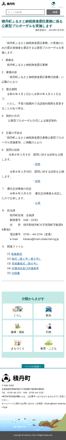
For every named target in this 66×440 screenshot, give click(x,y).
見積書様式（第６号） (25, 263)
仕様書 (16, 273)
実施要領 (16, 254)
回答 (37, 164)
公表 (37, 203)
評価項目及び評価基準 (25, 268)
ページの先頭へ (33, 366)
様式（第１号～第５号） (26, 258)
